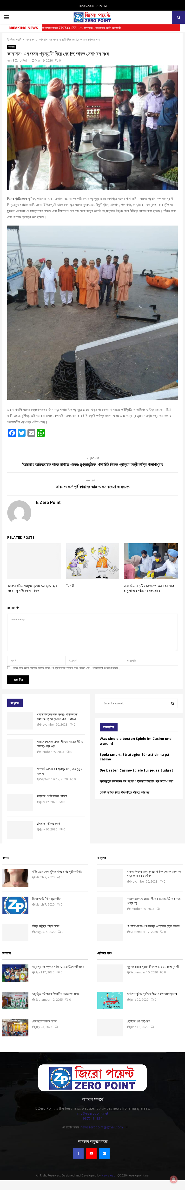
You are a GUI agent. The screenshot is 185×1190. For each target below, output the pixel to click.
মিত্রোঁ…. (71, 586)
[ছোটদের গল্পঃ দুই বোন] (110, 1027)
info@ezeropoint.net (92, 1113)
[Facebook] (78, 1153)
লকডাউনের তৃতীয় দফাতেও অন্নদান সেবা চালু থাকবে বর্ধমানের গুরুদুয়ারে (149, 588)
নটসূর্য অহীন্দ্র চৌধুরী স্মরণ (45, 926)
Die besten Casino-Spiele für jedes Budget (136, 770)
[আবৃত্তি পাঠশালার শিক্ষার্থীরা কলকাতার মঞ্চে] (15, 1000)
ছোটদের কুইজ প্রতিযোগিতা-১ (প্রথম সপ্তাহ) (152, 994)
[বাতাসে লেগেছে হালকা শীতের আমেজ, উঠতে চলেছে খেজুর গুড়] (20, 748)
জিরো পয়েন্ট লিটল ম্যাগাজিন (46, 899)
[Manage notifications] (174, 1179)
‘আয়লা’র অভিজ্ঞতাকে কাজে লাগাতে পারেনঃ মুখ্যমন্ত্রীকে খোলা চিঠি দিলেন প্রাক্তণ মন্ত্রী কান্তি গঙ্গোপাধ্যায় (92, 464)
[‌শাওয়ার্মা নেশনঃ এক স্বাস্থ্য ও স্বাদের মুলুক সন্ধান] (20, 775)
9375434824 (92, 1118)
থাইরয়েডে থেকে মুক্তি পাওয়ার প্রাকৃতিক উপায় (57, 871)
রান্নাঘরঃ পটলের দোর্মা (48, 823)
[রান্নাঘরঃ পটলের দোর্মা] (20, 830)
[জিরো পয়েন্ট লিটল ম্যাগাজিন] (15, 905)
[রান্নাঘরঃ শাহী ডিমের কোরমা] (20, 802)
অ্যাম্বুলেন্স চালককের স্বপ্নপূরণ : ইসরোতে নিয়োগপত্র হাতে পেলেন (136, 781)
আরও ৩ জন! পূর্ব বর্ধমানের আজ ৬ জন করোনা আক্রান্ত (93, 486)
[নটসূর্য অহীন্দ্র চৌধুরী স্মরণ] (15, 932)
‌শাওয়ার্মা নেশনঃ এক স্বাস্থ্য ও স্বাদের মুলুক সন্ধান (153, 926)
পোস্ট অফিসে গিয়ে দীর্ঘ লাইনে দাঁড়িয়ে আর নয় (124, 792)
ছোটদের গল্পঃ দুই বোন (138, 1021)
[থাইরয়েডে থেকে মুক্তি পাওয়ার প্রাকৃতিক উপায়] (15, 878)
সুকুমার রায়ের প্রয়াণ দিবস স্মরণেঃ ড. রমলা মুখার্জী (153, 967)
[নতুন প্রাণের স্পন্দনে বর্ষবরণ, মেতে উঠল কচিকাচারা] (15, 973)
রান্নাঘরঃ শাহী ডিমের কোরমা (52, 796)
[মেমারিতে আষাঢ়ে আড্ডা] (15, 1027)
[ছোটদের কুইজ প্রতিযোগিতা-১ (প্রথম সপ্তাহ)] (110, 1000)
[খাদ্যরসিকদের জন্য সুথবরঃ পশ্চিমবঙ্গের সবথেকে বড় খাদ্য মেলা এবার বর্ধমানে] (20, 721)
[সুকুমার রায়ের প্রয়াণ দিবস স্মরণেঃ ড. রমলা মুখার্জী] (110, 973)
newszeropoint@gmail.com (101, 1127)
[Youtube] (91, 1153)
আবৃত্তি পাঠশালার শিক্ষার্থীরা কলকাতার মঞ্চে (55, 994)
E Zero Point (21, 60)
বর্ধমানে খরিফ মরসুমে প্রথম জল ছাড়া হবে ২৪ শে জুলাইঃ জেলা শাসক (32, 588)
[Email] (104, 1153)
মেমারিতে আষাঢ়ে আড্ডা (44, 1021)
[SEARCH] (172, 703)
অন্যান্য (11, 47)
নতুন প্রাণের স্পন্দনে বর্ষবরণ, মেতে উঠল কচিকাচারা (58, 967)
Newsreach (109, 1175)
